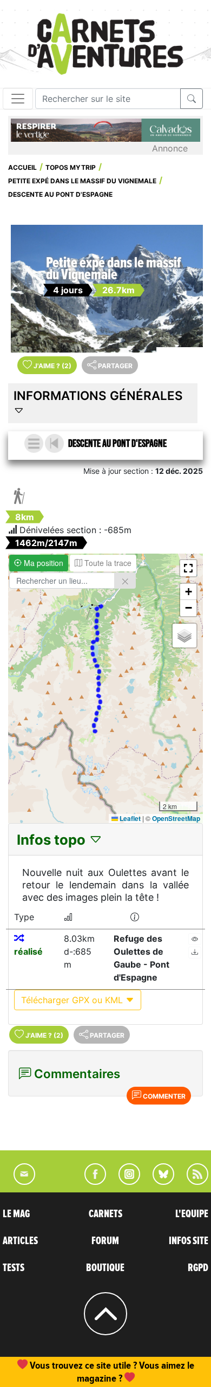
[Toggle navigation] (18, 98)
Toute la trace (106, 562)
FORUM (105, 1241)
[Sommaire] (33, 443)
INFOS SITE (188, 1241)
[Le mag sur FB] (91, 1181)
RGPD (198, 1267)
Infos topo (53, 839)
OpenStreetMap (176, 818)
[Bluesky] (158, 1181)
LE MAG (16, 1214)
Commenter (163, 1096)
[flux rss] (192, 1181)
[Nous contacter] (19, 1181)
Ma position (42, 562)
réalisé (28, 951)
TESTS (13, 1267)
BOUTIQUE (105, 1267)
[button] (188, 568)
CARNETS (105, 1214)
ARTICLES (20, 1241)
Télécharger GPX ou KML (73, 1000)
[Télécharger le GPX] (194, 952)
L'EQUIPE (191, 1214)
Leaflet (129, 818)
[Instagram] (125, 1181)
